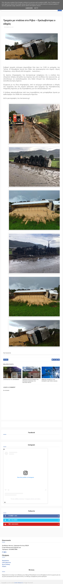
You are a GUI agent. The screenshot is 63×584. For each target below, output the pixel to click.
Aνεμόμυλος (5, 560)
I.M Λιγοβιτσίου (6, 562)
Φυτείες (13, 499)
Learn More (29, 8)
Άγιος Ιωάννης (6, 564)
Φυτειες (6, 359)
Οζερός (4, 566)
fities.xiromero (20, 499)
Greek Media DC (18, 582)
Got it (36, 8)
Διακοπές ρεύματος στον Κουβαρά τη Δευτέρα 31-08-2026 (49, 380)
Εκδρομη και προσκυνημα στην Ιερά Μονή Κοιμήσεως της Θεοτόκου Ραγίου (30, 381)
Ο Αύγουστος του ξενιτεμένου (11, 379)
